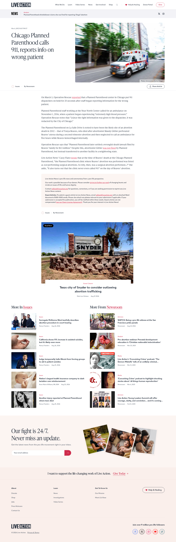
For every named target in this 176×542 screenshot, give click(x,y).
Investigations (59, 498)
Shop (111, 5)
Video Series (80, 5)
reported (76, 97)
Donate (14, 493)
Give (160, 5)
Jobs (12, 502)
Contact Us (15, 511)
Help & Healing (134, 5)
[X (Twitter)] (159, 14)
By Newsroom (29, 86)
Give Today (119, 473)
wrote (74, 157)
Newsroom (114, 307)
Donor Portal (148, 5)
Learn (70, 5)
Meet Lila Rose (100, 498)
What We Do (60, 5)
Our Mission (99, 493)
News (90, 5)
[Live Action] (21, 5)
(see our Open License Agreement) (69, 202)
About (13, 488)
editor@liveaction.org (60, 189)
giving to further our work (99, 183)
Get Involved (100, 5)
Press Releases (16, 506)
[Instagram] (163, 14)
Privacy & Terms (33, 533)
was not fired (109, 147)
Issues (17, 86)
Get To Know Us (101, 488)
